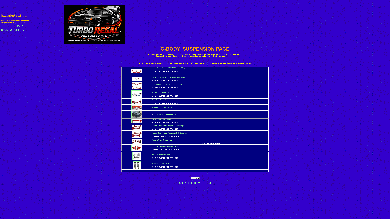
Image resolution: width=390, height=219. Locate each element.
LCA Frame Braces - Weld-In (165, 114)
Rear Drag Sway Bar (159, 100)
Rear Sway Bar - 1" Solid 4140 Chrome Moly (169, 77)
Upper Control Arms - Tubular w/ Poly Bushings (169, 133)
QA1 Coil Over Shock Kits (161, 154)
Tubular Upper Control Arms (162, 140)
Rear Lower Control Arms (162, 119)
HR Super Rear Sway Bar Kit (162, 107)
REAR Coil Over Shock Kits (162, 163)
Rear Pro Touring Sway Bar (162, 92)
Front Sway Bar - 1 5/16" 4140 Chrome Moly (168, 68)
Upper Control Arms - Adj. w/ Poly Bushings (168, 126)
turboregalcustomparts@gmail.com (13, 26)
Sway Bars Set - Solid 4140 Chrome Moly (168, 84)
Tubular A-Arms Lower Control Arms (166, 146)
